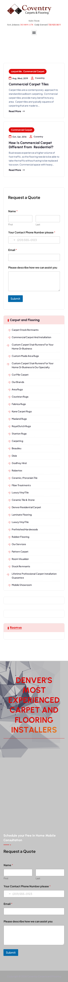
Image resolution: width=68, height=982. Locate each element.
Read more (15, 111)
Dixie (14, 455)
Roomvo (16, 627)
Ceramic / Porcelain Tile (24, 477)
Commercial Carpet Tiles (29, 84)
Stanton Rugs (19, 433)
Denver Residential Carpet (26, 507)
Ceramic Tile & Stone (23, 499)
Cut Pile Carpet (20, 374)
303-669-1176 (26, 24)
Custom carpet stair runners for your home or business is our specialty (33, 365)
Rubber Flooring (20, 536)
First (10, 224)
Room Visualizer (20, 558)
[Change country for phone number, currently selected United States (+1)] (12, 239)
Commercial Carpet (33, 71)
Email (12, 249)
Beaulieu (16, 448)
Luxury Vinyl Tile (20, 492)
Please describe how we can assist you (32, 267)
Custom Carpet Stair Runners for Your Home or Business (33, 346)
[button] (34, 32)
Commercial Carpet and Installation (31, 337)
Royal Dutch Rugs (21, 426)
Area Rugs (17, 389)
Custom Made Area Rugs (25, 355)
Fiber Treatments (21, 485)
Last (38, 224)
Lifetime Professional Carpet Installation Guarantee (34, 575)
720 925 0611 (54, 24)
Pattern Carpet (20, 551)
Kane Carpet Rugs (22, 411)
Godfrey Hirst (19, 463)
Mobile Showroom (22, 584)
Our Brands (18, 381)
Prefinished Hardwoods (25, 529)
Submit (15, 298)
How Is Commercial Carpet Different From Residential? (31, 145)
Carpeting (17, 440)
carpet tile (16, 71)
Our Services (19, 544)
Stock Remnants (21, 566)
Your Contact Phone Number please (31, 232)
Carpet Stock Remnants (25, 329)
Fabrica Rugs (19, 403)
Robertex (17, 470)
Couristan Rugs (20, 396)
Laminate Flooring (22, 514)
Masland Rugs (19, 418)
